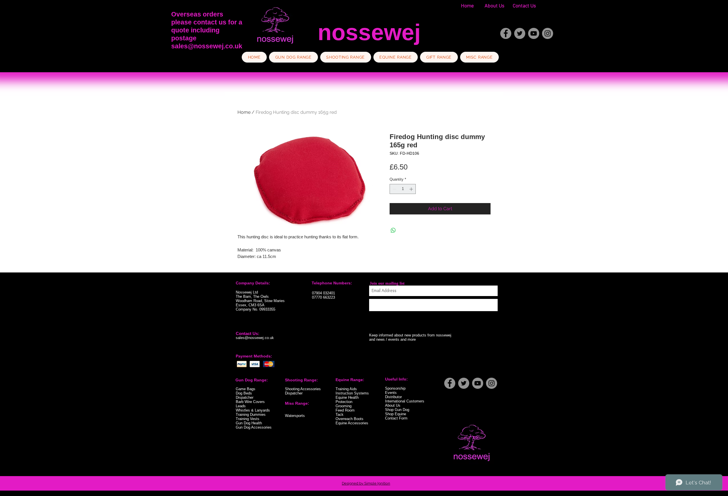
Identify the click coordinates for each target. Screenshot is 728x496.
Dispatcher (294, 393)
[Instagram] (547, 33)
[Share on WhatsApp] (393, 230)
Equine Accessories (352, 423)
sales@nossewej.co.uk (206, 46)
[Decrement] (393, 189)
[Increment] (411, 189)
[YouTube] (533, 33)
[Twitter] (519, 33)
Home (244, 112)
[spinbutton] (402, 189)
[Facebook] (505, 33)
